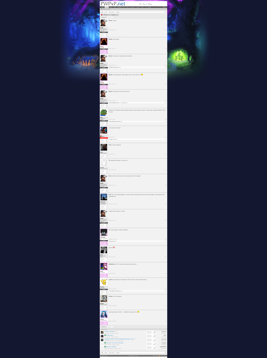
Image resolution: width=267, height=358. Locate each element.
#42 (165, 48)
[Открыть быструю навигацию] (165, 12)
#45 (165, 100)
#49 (165, 169)
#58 (165, 321)
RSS (159, 355)
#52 (165, 220)
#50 (165, 185)
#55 (165, 273)
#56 (165, 288)
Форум (106, 7)
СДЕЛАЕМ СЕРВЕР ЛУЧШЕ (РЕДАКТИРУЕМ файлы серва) (119, 339)
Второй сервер (109, 335)
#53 (165, 239)
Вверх (165, 355)
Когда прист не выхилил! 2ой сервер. (115, 342)
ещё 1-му (120, 102)
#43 (165, 65)
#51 (165, 203)
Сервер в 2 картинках (109, 331)
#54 (165, 256)
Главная (162, 355)
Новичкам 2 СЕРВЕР (111, 346)
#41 (165, 29)
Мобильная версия (104, 355)
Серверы (117, 333)
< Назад (108, 17)
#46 (165, 119)
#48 (165, 154)
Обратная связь (155, 355)
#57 (165, 305)
